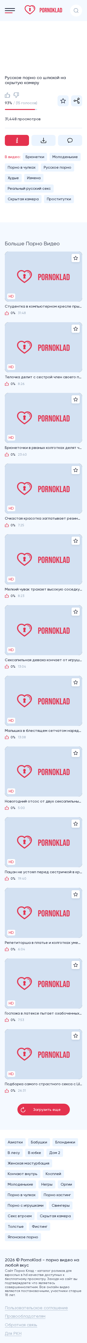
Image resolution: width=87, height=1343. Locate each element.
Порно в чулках (22, 167)
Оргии (66, 1184)
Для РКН (13, 1333)
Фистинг (39, 1226)
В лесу (14, 1152)
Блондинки (65, 1142)
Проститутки (59, 199)
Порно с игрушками (26, 1205)
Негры (46, 1184)
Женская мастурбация (28, 1163)
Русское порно (57, 167)
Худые (13, 178)
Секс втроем (20, 1216)
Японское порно (23, 1237)
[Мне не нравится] (16, 95)
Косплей (53, 1173)
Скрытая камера (23, 199)
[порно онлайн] (43, 10)
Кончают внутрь (22, 1173)
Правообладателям (25, 1316)
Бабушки (39, 1142)
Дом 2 (54, 1152)
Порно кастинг (57, 1195)
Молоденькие (65, 157)
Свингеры (61, 1205)
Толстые (16, 1226)
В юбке (34, 1152)
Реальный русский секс (29, 188)
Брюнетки (35, 157)
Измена (34, 178)
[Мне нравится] (7, 95)
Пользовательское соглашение (36, 1307)
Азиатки (15, 1142)
